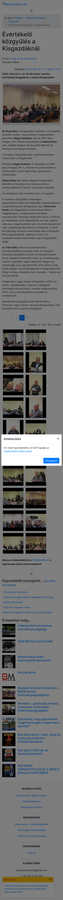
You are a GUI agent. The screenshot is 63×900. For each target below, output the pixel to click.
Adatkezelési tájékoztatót (18, 451)
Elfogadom (51, 460)
